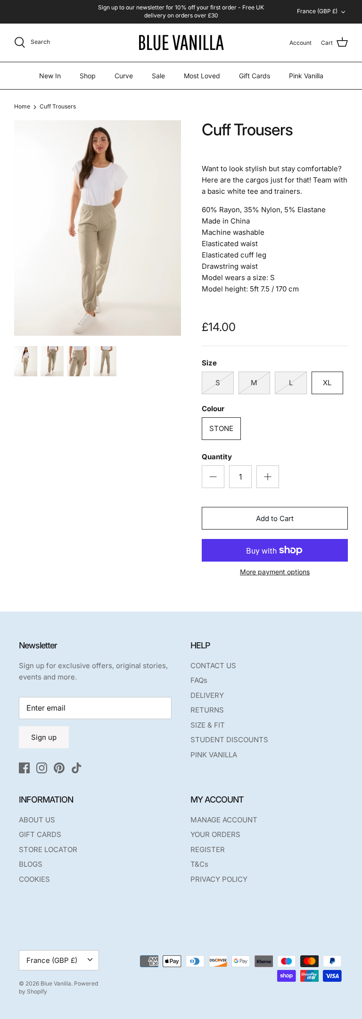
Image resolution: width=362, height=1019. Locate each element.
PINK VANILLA (213, 754)
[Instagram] (41, 767)
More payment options (275, 572)
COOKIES (34, 879)
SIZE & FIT (207, 725)
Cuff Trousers (58, 106)
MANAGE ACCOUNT (223, 819)
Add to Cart (275, 518)
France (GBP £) (317, 11)
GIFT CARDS (40, 834)
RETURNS (207, 709)
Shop (88, 76)
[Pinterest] (59, 767)
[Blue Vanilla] (181, 42)
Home (22, 106)
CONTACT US (213, 665)
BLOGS (30, 864)
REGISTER (207, 849)
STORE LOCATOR (48, 849)
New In (50, 76)
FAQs (198, 680)
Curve (124, 76)
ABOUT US (37, 819)
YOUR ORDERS (215, 834)
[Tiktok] (76, 767)
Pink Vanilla (306, 76)
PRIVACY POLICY (218, 879)
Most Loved (202, 76)
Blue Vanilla (56, 983)
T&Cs (199, 864)
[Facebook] (24, 767)
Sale (158, 76)
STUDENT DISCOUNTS (229, 739)
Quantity (217, 456)
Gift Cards (254, 76)
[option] (97, 228)
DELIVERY (207, 695)
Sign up (44, 737)
